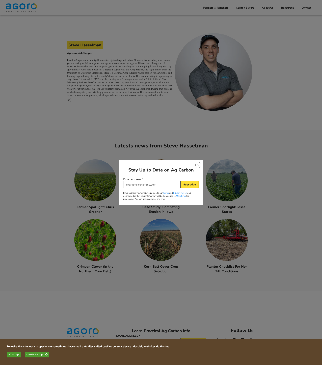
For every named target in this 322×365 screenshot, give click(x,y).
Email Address (133, 179)
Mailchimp (181, 196)
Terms (166, 193)
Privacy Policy (180, 193)
